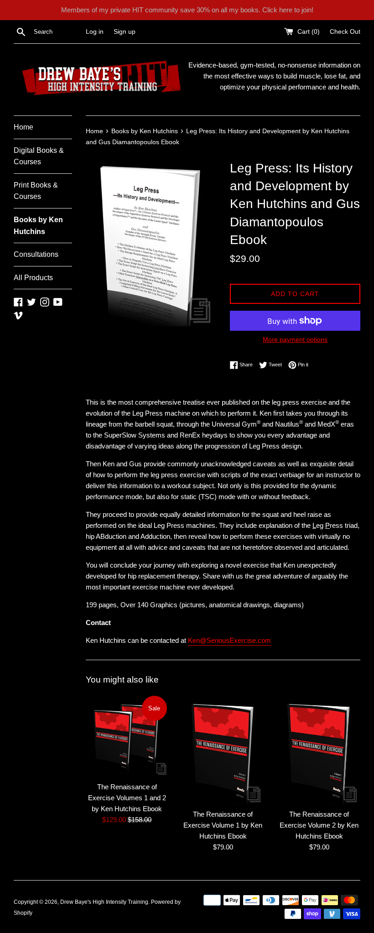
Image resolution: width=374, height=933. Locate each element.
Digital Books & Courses (39, 156)
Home (23, 127)
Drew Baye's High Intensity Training (104, 902)
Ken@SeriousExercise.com (229, 640)
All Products (33, 277)
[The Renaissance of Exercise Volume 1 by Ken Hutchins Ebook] (223, 749)
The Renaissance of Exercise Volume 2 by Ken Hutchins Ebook (319, 825)
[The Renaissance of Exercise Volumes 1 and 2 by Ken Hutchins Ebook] (127, 735)
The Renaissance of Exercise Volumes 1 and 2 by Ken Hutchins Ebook (127, 798)
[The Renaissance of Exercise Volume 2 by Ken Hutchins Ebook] (319, 749)
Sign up (124, 31)
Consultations (36, 254)
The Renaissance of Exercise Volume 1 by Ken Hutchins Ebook (222, 825)
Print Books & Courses (36, 191)
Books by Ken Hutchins (38, 225)
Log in (95, 31)
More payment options (295, 339)
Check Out (345, 31)
